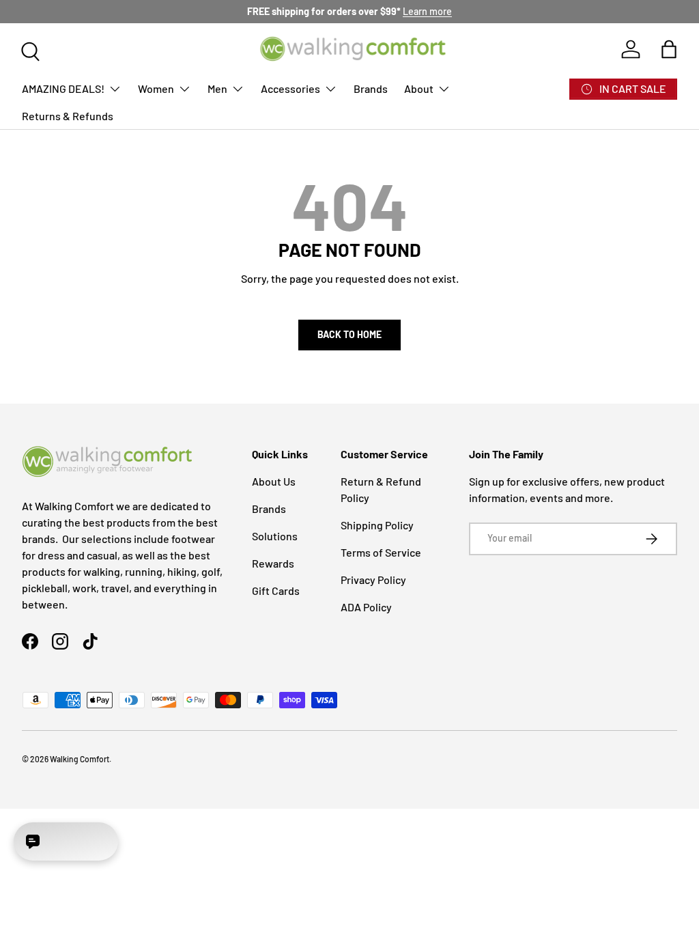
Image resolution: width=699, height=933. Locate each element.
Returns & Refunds (67, 115)
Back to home (349, 334)
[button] (669, 49)
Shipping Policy (377, 524)
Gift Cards (276, 590)
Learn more (427, 11)
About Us (274, 481)
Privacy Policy (373, 579)
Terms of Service (381, 552)
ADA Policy (366, 606)
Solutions (275, 535)
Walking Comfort (79, 759)
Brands (371, 88)
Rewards (273, 563)
